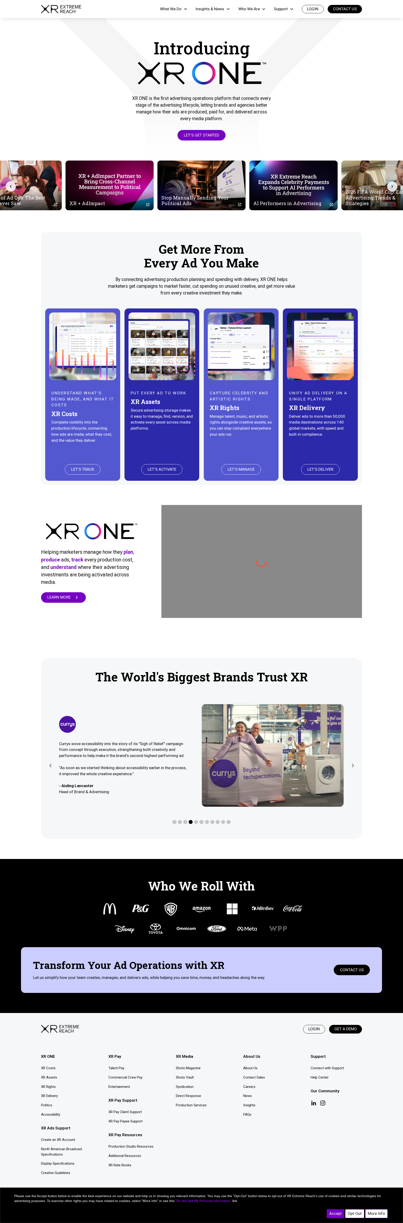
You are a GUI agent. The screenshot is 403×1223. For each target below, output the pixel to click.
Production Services (191, 1105)
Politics (46, 1105)
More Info (376, 1213)
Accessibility (50, 1114)
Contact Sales (254, 1077)
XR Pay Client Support (125, 1112)
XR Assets (49, 1077)
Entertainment (119, 1087)
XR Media (184, 1056)
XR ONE (48, 1056)
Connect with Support (327, 1068)
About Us (250, 1068)
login (312, 9)
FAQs (247, 1114)
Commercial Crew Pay (125, 1077)
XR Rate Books (119, 1165)
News (247, 1096)
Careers (249, 1087)
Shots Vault (185, 1077)
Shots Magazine (188, 1068)
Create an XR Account (58, 1140)
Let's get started (201, 135)
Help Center (320, 1077)
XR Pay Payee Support (125, 1121)
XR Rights (48, 1087)
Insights (249, 1105)
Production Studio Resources (130, 1146)
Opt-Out (355, 1213)
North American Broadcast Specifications (61, 1151)
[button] (173, 9)
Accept (335, 1213)
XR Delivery (49, 1096)
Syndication (185, 1087)
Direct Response (188, 1096)
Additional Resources (124, 1156)
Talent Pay (116, 1068)
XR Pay (114, 1056)
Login (314, 1029)
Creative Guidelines (55, 1173)
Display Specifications (57, 1163)
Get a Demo (345, 1029)
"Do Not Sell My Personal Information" (203, 1201)
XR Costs (48, 1068)
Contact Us (345, 9)
